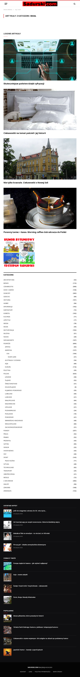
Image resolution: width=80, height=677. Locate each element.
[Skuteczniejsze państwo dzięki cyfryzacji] (40, 60)
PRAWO (6, 437)
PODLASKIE (9, 414)
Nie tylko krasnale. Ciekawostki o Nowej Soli (26, 182)
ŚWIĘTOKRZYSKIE (11, 384)
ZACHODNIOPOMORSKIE (13, 427)
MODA (6, 327)
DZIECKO (7, 297)
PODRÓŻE (7, 343)
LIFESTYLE (7, 320)
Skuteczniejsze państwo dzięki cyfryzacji (24, 83)
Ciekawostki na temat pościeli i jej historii (25, 133)
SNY (5, 454)
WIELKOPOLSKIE (10, 424)
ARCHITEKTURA (9, 280)
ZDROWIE (7, 487)
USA (7, 354)
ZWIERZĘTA (7, 491)
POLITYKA (7, 370)
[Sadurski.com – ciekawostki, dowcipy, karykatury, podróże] (40, 3)
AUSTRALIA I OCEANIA (13, 360)
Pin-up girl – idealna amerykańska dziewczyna (29, 545)
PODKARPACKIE (10, 410)
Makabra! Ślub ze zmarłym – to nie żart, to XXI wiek (31, 533)
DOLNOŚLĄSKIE (10, 387)
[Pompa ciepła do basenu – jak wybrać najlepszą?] (7, 566)
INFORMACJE (8, 307)
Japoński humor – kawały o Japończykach (28, 650)
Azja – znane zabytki (20, 575)
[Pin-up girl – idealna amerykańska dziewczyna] (7, 547)
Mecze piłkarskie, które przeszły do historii (28, 616)
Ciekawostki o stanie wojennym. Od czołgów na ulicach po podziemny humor (40, 638)
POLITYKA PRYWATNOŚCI (42, 672)
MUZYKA (6, 333)
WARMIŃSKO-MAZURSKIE (14, 421)
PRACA (6, 434)
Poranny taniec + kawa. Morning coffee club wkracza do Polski (35, 232)
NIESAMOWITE (9, 340)
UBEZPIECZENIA (9, 474)
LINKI (30, 672)
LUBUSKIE (8, 397)
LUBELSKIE (8, 394)
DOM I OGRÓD (9, 290)
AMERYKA (8, 350)
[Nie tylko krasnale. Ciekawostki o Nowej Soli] (40, 159)
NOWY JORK (12, 357)
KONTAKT (23, 672)
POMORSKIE (9, 417)
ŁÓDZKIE (8, 377)
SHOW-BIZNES (9, 451)
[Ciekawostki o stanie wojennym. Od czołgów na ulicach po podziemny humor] (7, 641)
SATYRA (6, 444)
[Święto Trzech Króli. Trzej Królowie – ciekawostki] (7, 589)
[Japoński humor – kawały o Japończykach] (7, 652)
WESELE (6, 477)
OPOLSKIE (8, 407)
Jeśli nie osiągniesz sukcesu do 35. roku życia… (29, 511)
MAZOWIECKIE (10, 404)
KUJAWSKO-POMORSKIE (13, 390)
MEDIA (6, 323)
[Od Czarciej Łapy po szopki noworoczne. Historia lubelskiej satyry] (7, 525)
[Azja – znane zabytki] (7, 577)
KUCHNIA (7, 317)
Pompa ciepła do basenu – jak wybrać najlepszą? (30, 563)
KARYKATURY (8, 310)
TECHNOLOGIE (9, 467)
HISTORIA (7, 300)
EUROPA (8, 367)
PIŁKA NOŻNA (10, 461)
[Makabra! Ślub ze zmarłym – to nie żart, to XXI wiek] (7, 536)
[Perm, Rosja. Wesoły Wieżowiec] (7, 600)
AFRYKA (7, 347)
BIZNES (6, 283)
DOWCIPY (7, 293)
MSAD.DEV (49, 667)
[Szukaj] (74, 3)
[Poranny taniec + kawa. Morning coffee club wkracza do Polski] (40, 208)
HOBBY (6, 303)
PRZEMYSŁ (7, 441)
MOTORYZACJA (9, 330)
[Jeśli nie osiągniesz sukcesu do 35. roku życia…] (7, 513)
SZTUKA (6, 464)
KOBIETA (7, 313)
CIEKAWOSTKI (8, 287)
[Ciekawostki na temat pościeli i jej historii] (40, 109)
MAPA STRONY (57, 672)
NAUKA (6, 337)
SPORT (6, 457)
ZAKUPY (6, 484)
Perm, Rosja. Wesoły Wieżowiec (24, 597)
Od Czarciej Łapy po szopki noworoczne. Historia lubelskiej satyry (36, 522)
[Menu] (6, 3)
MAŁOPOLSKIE (10, 400)
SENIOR (6, 447)
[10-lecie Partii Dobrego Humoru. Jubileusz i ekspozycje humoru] (7, 630)
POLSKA (6, 374)
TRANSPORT (8, 471)
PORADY (6, 431)
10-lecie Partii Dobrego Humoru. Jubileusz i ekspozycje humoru (35, 627)
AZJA (6, 364)
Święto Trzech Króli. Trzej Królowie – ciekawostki (30, 586)
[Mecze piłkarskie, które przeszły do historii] (7, 619)
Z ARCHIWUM (8, 481)
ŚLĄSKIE (8, 380)
